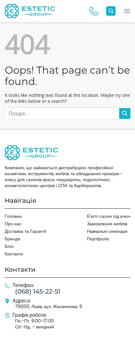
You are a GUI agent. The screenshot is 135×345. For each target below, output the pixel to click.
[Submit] (124, 113)
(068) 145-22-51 (37, 291)
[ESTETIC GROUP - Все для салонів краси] (30, 11)
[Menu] (127, 11)
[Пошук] (111, 11)
